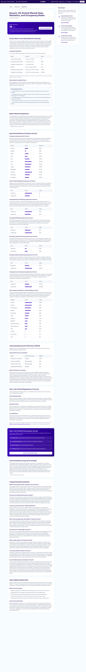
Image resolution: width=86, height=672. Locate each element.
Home (10, 6)
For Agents (69, 1)
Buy (2, 1)
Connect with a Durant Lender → (31, 453)
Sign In (82, 1)
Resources (62, 1)
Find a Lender (10, 1)
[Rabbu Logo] (43, 1)
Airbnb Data (17, 6)
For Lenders (75, 1)
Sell (5, 1)
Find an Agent (64, 32)
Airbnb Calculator (22, 1)
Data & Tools (54, 1)
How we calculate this (45, 28)
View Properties (65, 22)
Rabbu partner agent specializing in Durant (19, 424)
